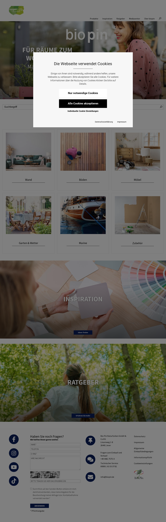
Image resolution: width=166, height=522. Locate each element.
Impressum (121, 122)
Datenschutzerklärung (104, 122)
